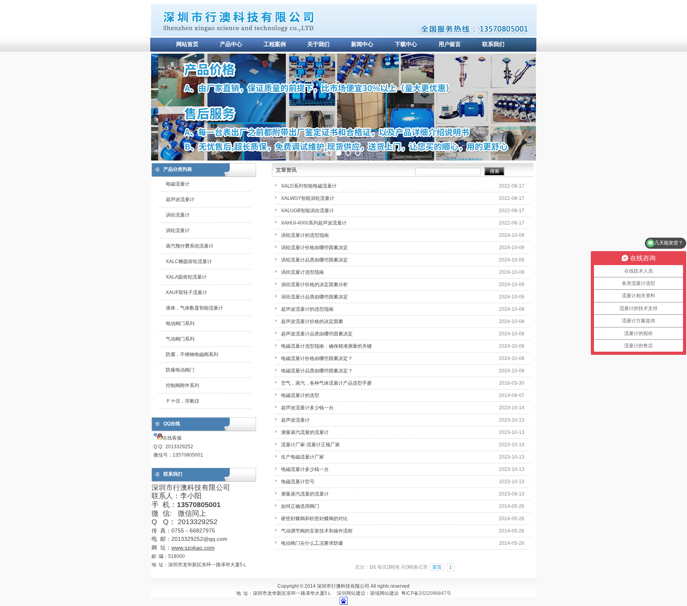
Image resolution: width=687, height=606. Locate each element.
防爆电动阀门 (180, 370)
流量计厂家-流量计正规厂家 (310, 444)
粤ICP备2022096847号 (426, 593)
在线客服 (178, 446)
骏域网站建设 (384, 593)
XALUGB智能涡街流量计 (307, 210)
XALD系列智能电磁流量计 (309, 186)
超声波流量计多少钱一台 (307, 407)
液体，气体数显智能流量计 (194, 308)
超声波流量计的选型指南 (307, 309)
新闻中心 (362, 44)
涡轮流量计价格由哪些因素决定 (314, 247)
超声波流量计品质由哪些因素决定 (317, 334)
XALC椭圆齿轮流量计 (189, 261)
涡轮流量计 (178, 230)
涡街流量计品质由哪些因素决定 (314, 297)
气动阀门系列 (180, 339)
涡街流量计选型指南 (302, 272)
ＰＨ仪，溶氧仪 (182, 401)
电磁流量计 (178, 184)
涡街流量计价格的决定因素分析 (314, 284)
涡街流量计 (178, 215)
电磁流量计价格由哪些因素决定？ (317, 358)
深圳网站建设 (351, 593)
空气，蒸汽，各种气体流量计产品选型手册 (326, 383)
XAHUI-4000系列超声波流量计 (314, 223)
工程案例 (275, 44)
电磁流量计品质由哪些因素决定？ (317, 371)
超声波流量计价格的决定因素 (312, 321)
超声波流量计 (180, 199)
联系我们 (493, 44)
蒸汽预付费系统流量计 (189, 246)
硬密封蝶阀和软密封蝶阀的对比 (314, 518)
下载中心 (406, 44)
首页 (437, 567)
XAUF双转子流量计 (186, 292)
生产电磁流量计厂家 (303, 457)
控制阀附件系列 (182, 385)
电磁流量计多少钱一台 (305, 469)
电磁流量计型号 (297, 481)
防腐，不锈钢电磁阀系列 (192, 354)
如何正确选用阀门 (300, 506)
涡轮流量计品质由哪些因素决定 (314, 260)
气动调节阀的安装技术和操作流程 (317, 531)
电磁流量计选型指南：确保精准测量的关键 (326, 346)
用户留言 (450, 44)
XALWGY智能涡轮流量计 (307, 198)
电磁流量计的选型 (300, 395)
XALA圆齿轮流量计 (186, 277)
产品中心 (231, 44)
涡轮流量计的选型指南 (305, 235)
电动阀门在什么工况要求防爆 (312, 543)
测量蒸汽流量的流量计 (305, 432)
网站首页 (187, 44)
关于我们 (318, 44)
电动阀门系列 (180, 323)
